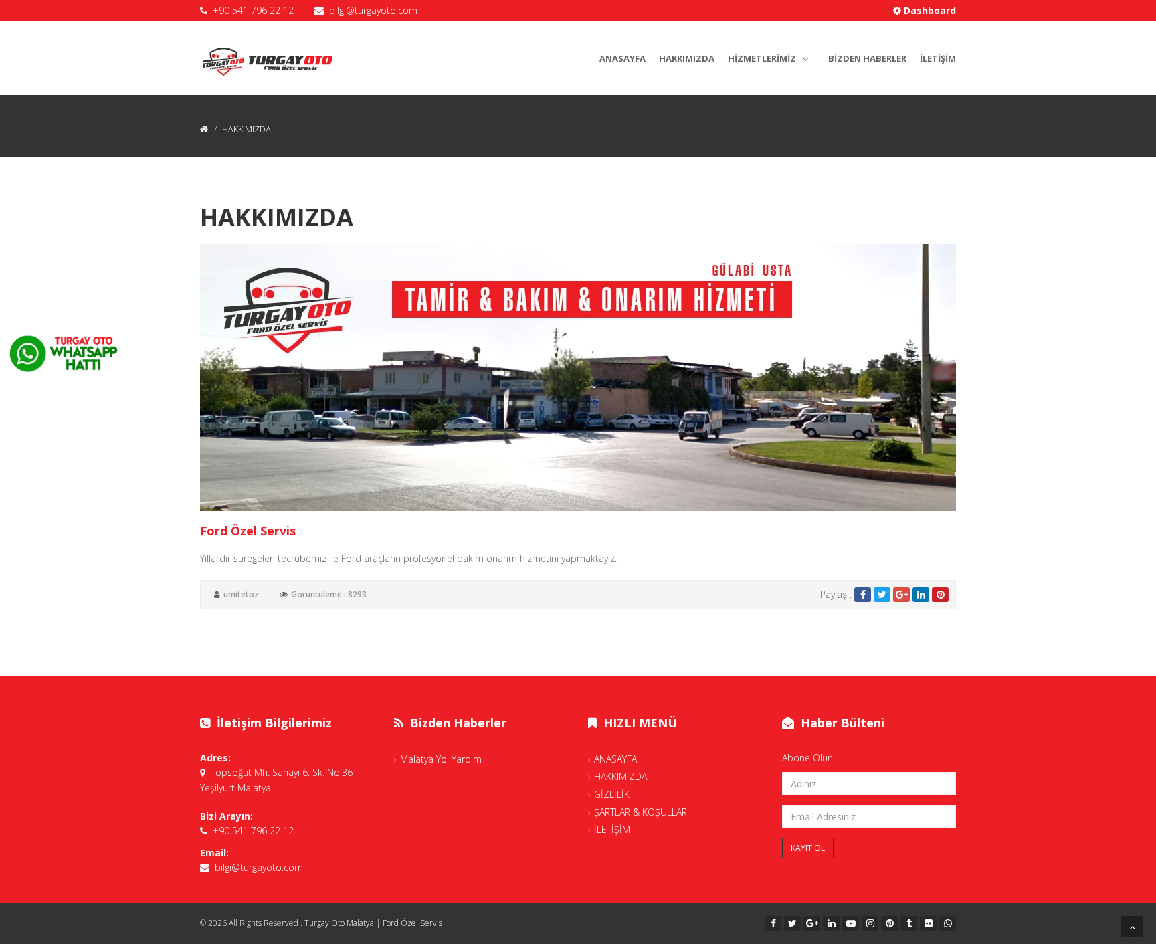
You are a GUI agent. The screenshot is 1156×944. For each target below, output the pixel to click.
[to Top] (1132, 926)
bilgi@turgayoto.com (373, 10)
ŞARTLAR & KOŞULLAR (640, 812)
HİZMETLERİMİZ (762, 58)
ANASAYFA (622, 58)
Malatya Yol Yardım (441, 759)
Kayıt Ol (808, 848)
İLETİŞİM (938, 58)
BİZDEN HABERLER (867, 58)
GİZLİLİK (612, 794)
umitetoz (241, 594)
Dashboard (928, 10)
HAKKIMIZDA (686, 58)
